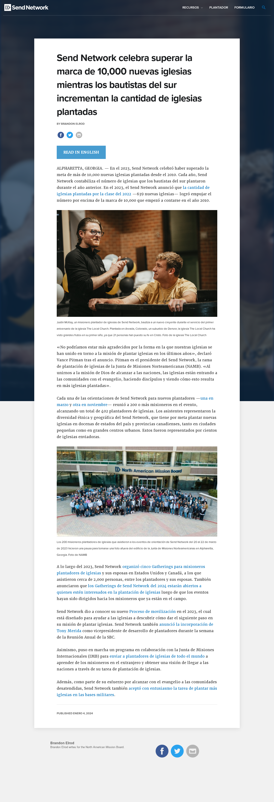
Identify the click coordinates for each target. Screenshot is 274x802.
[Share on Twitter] (70, 137)
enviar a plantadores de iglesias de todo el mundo (157, 656)
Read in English (81, 152)
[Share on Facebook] (61, 137)
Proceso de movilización (152, 611)
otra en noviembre (90, 404)
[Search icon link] (263, 8)
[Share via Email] (79, 137)
